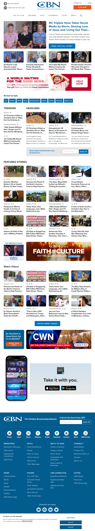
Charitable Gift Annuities (56, 458)
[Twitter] (56, 509)
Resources (31, 461)
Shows (51, 101)
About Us (78, 461)
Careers (77, 457)
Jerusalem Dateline (35, 489)
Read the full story (62, 46)
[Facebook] (44, 509)
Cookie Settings (71, 517)
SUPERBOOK (53, 15)
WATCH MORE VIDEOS (47, 323)
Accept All (70, 527)
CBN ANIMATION (58, 473)
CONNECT (78, 443)
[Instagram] (50, 509)
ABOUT (73, 15)
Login (89, 3)
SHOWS (30, 473)
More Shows (32, 492)
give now (82, 7)
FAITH (42, 15)
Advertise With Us (81, 454)
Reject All (70, 522)
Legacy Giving (56, 450)
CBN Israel (8, 450)
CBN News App (10, 497)
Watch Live (68, 101)
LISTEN (64, 15)
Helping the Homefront (9, 455)
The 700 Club (18, 15)
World (19, 101)
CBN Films (8, 460)
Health (44, 101)
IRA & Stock (55, 454)
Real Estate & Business (56, 464)
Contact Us (77, 3)
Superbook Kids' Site (57, 486)
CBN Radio (78, 476)
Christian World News (33, 481)
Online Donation (57, 447)
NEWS (6, 473)
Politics (12, 101)
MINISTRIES (9, 443)
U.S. (6, 101)
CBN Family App (34, 496)
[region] (47, 522)
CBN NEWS (32, 15)
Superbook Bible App (57, 481)
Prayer (30, 450)
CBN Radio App (80, 483)
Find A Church (33, 457)
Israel (26, 101)
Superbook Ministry (58, 476)
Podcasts (59, 101)
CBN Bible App (33, 464)
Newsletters (79, 447)
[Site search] (81, 16)
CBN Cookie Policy (27, 521)
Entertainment (35, 101)
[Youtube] (38, 509)
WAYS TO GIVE (57, 443)
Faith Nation (32, 485)
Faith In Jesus (33, 454)
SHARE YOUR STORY (14, 344)
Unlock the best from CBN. (72, 418)
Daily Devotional (34, 447)
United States (10, 476)
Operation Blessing (12, 447)
